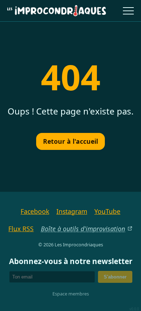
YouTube (107, 211)
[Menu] (128, 10)
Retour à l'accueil (70, 141)
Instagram (71, 211)
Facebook (35, 211)
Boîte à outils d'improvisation (83, 228)
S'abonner (115, 277)
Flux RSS (21, 228)
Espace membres (70, 293)
